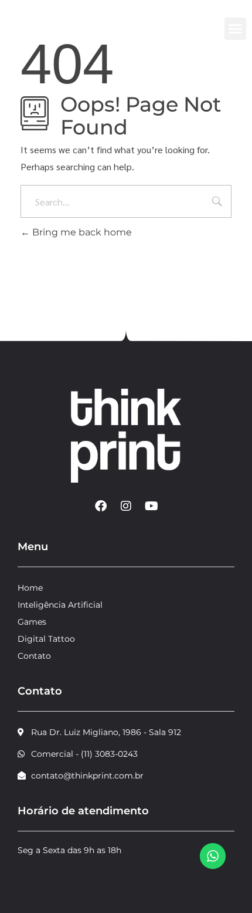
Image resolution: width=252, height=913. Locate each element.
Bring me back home (81, 232)
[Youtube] (151, 506)
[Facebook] (101, 506)
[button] (235, 29)
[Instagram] (126, 506)
